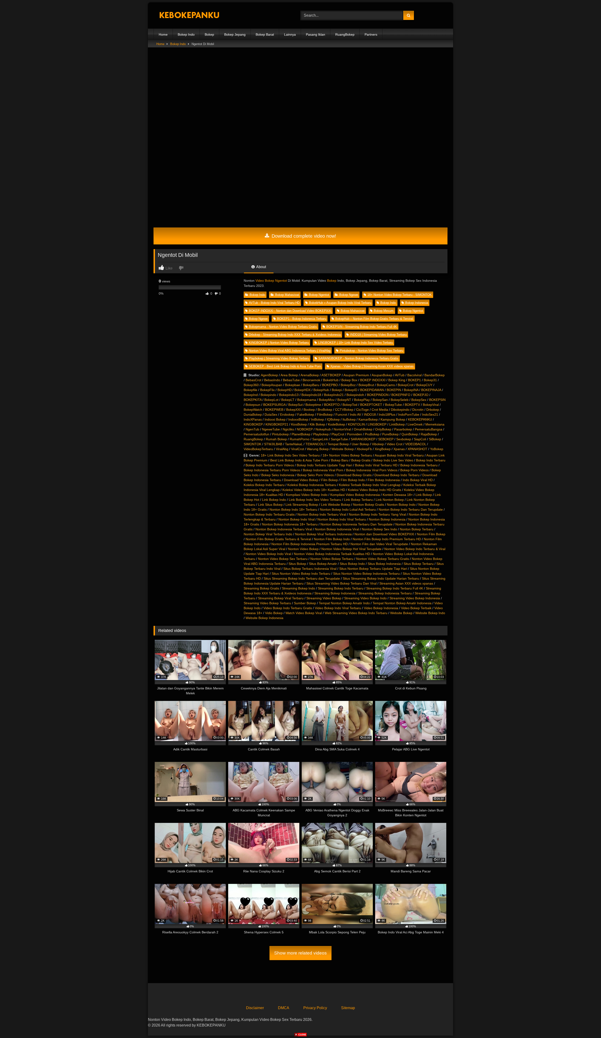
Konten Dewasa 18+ (398, 495)
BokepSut (295, 405)
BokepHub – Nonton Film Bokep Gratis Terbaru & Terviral (374, 318)
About (260, 267)
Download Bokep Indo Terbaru (397, 475)
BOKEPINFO (400, 395)
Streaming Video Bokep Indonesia (414, 598)
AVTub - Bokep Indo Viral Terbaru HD (274, 302)
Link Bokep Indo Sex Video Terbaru (315, 500)
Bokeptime (313, 405)
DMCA (283, 1008)
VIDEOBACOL (415, 444)
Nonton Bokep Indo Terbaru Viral (321, 514)
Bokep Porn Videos (414, 470)
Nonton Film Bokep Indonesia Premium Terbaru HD (309, 544)
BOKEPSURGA (274, 405)
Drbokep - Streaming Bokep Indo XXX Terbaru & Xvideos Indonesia (295, 334)
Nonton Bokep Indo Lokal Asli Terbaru (348, 509)
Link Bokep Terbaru (358, 500)
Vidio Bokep (274, 613)
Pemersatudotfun (256, 434)
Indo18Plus (387, 414)
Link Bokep (424, 495)
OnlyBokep (383, 429)
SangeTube (339, 439)
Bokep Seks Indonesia (277, 475)
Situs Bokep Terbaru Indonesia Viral (309, 568)
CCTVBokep (344, 409)
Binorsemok (311, 380)
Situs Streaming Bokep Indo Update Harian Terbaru (381, 578)
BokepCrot (405, 385)
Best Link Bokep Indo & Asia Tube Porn (299, 460)
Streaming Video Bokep (323, 598)
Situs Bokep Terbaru (419, 564)
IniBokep (317, 419)
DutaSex (271, 414)
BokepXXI (293, 409)
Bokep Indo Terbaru (430, 460)
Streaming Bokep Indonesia (334, 593)
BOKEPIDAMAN (372, 390)
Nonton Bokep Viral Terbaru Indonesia (323, 534)
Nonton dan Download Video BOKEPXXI (384, 534)
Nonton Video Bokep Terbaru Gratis (382, 559)
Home (163, 34)
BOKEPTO (332, 405)
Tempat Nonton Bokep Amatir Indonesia (402, 603)
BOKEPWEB (274, 409)
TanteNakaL (294, 444)
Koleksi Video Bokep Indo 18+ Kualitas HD (313, 490)
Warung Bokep (318, 449)
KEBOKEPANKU (420, 419)
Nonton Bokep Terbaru (416, 529)
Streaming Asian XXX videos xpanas (406, 583)
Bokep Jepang (235, 34)
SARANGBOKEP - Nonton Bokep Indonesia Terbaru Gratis (358, 358)
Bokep (209, 34)
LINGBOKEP (377, 424)
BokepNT (344, 400)
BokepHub (321, 390)
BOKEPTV (412, 405)
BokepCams (386, 385)
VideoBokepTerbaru (258, 449)
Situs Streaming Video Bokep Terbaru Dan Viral (341, 583)
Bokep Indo (186, 34)
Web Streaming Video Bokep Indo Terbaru (356, 613)
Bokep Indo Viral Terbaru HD (376, 465)
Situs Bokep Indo (352, 564)
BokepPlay (362, 400)
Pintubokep (280, 434)
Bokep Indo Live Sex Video (393, 460)
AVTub (400, 375)
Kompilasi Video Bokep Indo (306, 495)
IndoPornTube (408, 414)
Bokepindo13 (289, 395)
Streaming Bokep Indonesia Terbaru (385, 593)
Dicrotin (418, 409)
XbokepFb (364, 449)
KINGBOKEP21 (277, 424)
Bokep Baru (339, 460)
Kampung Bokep (393, 419)
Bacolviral (414, 375)
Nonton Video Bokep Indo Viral (268, 554)
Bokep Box (349, 380)
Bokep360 (251, 385)
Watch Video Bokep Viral (303, 613)
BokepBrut (366, 385)
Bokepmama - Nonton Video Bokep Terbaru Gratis (283, 326)
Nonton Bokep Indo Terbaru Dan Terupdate (411, 509)
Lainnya (290, 34)
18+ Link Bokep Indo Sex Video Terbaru (290, 455)
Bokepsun (253, 405)
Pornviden (354, 434)
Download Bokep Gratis (354, 475)
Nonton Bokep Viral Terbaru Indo (268, 534)
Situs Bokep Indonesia (384, 564)
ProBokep (372, 434)
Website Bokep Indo (430, 613)
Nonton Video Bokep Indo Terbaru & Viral (414, 549)
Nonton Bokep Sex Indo (379, 529)
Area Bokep (289, 375)
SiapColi (420, 439)
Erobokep (287, 414)
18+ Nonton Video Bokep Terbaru (347, 455)
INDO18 (370, 414)
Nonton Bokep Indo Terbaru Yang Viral (377, 514)
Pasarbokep (403, 429)
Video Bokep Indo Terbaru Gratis (287, 608)
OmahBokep (363, 429)
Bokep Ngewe (348, 295)
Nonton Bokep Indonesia (387, 519)
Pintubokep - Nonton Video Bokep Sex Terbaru (371, 350)
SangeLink (320, 439)
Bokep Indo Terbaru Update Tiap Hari (324, 465)
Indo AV (355, 414)
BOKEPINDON (378, 395)
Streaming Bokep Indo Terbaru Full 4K (394, 588)
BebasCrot (253, 380)
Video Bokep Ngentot (271, 280)
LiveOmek (415, 424)
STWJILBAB (273, 444)
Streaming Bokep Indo (298, 588)
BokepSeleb (399, 400)
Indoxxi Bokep (275, 419)
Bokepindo (268, 395)
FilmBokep (325, 414)
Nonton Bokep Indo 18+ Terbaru (293, 509)
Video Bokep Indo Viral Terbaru (338, 608)
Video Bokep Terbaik (416, 608)
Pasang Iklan (315, 34)
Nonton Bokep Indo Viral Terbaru (341, 519)
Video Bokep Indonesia (381, 608)
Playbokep (321, 434)
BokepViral (431, 405)
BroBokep (325, 409)
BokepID (351, 390)
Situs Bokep (297, 564)
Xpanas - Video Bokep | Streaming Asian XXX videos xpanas (372, 366)
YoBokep (436, 449)
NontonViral (342, 429)
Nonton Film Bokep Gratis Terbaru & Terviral (278, 539)
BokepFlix (267, 390)
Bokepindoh (355, 395)
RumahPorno (299, 439)
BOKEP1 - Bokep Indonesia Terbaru (301, 318)
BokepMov (327, 400)
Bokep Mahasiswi (287, 295)
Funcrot (341, 414)
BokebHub (331, 380)
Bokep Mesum (383, 310)
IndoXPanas (253, 419)
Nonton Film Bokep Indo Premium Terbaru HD (387, 539)
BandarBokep (434, 375)
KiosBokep (299, 424)
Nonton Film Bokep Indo (332, 539)
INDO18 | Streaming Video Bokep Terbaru (378, 334)
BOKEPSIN (437, 400)
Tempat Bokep (338, 444)
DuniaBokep (253, 414)
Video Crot (394, 444)
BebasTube (291, 380)
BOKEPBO (330, 385)
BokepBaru (311, 385)
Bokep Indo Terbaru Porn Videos (270, 465)
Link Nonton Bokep (390, 500)
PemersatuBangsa (428, 429)
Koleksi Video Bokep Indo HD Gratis (374, 490)
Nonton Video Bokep (303, 549)
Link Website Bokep (335, 504)
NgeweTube (271, 429)
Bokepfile (250, 390)
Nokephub (323, 429)
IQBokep (333, 419)
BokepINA (411, 390)
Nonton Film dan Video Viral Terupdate (379, 544)
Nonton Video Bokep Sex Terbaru (283, 559)
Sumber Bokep (305, 603)
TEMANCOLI (315, 444)
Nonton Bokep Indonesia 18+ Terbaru (290, 524)
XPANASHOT (417, 449)
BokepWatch (253, 409)
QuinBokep (409, 434)
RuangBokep (344, 34)
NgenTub (252, 429)
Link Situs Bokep (270, 504)
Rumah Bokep (276, 439)
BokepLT (287, 400)
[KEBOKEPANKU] (189, 15)
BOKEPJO (420, 395)
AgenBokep (269, 375)
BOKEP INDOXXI (372, 380)
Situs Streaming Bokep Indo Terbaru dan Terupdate (302, 578)
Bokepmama (306, 400)
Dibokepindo (400, 409)
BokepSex (418, 400)
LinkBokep (397, 424)
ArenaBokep (309, 375)
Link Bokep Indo (274, 500)
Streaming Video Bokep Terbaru (267, 603)
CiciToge (362, 409)
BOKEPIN (394, 390)
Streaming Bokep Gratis (261, 588)
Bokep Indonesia (416, 302)
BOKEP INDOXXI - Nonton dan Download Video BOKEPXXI (290, 310)
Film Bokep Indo (353, 480)
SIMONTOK (252, 444)
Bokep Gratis (360, 460)
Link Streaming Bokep (301, 504)
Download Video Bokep (301, 480)
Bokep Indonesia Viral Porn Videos (371, 470)
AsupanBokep (382, 375)
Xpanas (399, 449)
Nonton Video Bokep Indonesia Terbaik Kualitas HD (332, 554)
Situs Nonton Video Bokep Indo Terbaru (301, 573)
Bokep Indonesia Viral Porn (323, 470)
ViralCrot (297, 449)
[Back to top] (586, 1024)
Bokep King (396, 380)
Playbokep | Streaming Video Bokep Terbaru (279, 358)
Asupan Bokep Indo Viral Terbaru (399, 455)
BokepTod (350, 405)
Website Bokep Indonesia (264, 618)
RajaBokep (429, 434)
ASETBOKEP (331, 375)
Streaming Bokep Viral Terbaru (281, 598)
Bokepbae (292, 385)
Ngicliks (288, 429)
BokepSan (380, 400)
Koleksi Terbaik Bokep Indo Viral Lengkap (370, 485)
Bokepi (337, 390)
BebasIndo (272, 380)
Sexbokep (403, 439)
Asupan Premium (356, 375)
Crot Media (380, 409)
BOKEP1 (414, 380)
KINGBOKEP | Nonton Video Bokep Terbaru (279, 342)
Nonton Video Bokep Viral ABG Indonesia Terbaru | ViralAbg (289, 350)
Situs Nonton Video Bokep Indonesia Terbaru (366, 573)
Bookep (309, 409)
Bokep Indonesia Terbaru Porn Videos (272, 470)
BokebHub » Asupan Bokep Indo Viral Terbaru (340, 302)
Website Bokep (342, 449)
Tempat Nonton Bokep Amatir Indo (344, 603)
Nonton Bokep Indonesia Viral (337, 529)
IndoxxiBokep (298, 419)
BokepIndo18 (311, 395)
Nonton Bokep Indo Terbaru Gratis (269, 514)
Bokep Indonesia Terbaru (419, 465)
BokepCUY (424, 385)
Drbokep (432, 409)
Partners (371, 34)
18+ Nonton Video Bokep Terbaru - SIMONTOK (399, 295)
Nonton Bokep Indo (401, 504)
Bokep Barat (265, 34)
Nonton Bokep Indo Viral (296, 519)
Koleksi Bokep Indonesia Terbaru (311, 485)
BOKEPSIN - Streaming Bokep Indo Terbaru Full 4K (361, 326)
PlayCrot (337, 434)
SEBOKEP (385, 439)
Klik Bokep (317, 424)
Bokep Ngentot (319, 295)
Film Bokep (329, 480)
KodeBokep (336, 424)
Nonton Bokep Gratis (368, 504)
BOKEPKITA (253, 400)
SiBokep (435, 439)
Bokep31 (430, 380)
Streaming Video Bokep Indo (365, 598)
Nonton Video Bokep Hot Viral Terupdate (351, 549)
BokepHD (284, 390)
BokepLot (271, 400)
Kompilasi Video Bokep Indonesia (355, 495)
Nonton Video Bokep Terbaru (331, 559)
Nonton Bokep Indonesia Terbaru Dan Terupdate (356, 524)
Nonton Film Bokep (431, 534)
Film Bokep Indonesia (384, 480)
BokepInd (251, 395)
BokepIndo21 (334, 395)
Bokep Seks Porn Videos (315, 475)
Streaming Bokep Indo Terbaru (340, 588)
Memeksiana (434, 424)
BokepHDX (302, 390)
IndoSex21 (430, 414)
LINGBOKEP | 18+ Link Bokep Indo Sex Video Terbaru (355, 342)
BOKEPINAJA (431, 390)
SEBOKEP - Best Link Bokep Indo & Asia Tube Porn (285, 366)
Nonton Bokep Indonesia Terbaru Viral (283, 529)
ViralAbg (282, 449)
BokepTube (393, 405)
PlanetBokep (301, 434)
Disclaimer (255, 1008)
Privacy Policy (315, 1008)
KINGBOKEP (253, 424)
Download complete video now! (303, 236)
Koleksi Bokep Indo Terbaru (264, 485)
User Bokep (360, 444)
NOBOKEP (305, 429)
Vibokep (378, 444)
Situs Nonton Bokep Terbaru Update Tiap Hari (373, 568)
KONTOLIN (356, 424)
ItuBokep (349, 419)
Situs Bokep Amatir (323, 564)
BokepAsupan (272, 385)
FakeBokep (305, 414)
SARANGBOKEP (363, 439)
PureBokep (390, 434)
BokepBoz (348, 385)
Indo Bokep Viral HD (418, 480)
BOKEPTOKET (371, 405)
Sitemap (348, 1008)
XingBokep (383, 449)
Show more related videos (300, 953)
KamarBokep (368, 419)
